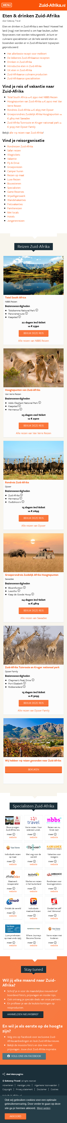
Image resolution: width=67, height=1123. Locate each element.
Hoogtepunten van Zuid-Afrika (22, 390)
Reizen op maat (15, 175)
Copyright (7, 1089)
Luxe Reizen (13, 179)
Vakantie (12, 159)
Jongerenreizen (16, 221)
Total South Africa (15, 297)
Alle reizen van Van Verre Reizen (33, 433)
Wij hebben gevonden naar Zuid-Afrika (33, 760)
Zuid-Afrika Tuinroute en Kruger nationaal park (32, 667)
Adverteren (7, 1085)
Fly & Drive (13, 163)
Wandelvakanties (16, 200)
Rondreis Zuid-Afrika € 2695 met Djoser (30, 110)
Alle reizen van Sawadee (33, 618)
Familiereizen (14, 208)
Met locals (13, 212)
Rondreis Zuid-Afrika (17, 482)
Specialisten (14, 188)
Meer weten (43, 1108)
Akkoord (15, 1116)
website (13, 837)
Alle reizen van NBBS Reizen (33, 340)
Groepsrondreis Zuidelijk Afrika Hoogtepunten (31, 575)
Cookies (54, 1089)
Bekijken (33, 769)
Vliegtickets (13, 155)
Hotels (11, 216)
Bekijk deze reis (34, 333)
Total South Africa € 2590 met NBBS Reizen (32, 97)
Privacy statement (24, 1089)
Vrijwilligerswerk (16, 196)
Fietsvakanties (15, 204)
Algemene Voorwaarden (45, 1085)
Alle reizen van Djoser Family (33, 710)
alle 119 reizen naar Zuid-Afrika (26, 133)
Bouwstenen (14, 183)
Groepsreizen (14, 167)
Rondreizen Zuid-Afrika (20, 146)
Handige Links (23, 1085)
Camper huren (15, 171)
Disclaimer (42, 1089)
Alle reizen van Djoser (33, 525)
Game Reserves (15, 192)
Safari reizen (14, 150)
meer (9, 834)
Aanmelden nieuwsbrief (23, 1014)
